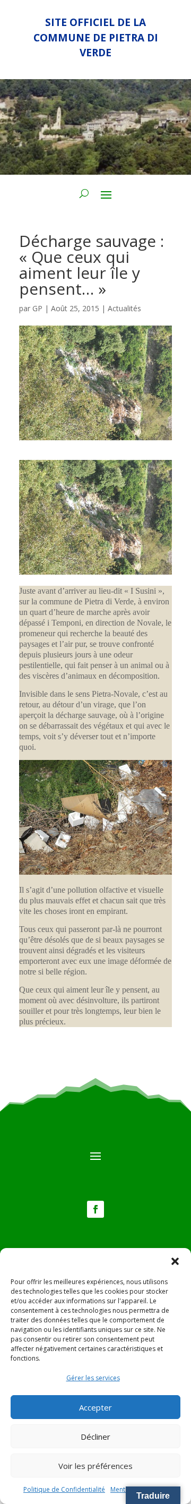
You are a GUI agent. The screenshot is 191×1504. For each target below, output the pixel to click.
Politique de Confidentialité (64, 1489)
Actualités (124, 308)
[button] (175, 1261)
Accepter (95, 1407)
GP (37, 308)
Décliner (95, 1436)
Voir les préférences (95, 1465)
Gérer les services (93, 1377)
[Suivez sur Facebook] (95, 1209)
